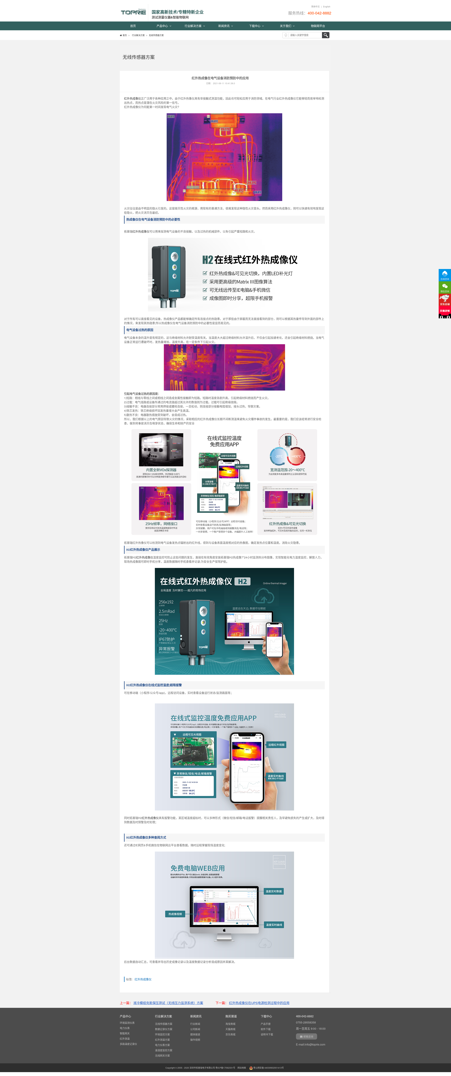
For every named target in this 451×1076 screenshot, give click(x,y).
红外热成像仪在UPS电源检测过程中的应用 (259, 1002)
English (326, 6)
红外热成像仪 (132, 98)
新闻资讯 (224, 26)
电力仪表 (125, 1023)
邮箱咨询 (308, 1036)
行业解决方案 (193, 26)
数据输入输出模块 (130, 1044)
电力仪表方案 (162, 1045)
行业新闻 (195, 1023)
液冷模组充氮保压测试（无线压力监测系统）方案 (168, 1002)
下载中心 (255, 26)
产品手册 (266, 1023)
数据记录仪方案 (163, 1029)
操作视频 (195, 1039)
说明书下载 (267, 1034)
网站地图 (241, 1067)
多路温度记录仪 (128, 1039)
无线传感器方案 (163, 1023)
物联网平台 (318, 26)
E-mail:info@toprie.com (310, 1044)
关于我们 (286, 26)
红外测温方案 (162, 1039)
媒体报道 (195, 1034)
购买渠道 (231, 1016)
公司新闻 (195, 1029)
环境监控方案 (162, 1034)
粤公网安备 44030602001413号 (268, 1067)
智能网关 (125, 1028)
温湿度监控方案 (163, 1050)
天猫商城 (230, 1029)
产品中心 (163, 26)
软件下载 (266, 1029)
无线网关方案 (162, 1055)
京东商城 (230, 1034)
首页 (133, 26)
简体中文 (315, 6)
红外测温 (125, 1034)
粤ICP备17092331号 (225, 1067)
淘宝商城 (230, 1023)
